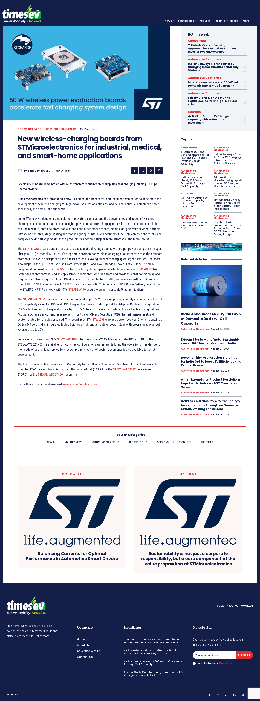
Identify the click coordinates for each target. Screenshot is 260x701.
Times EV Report (39, 170)
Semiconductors (61, 129)
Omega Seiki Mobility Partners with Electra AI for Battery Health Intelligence (227, 204)
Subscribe (244, 655)
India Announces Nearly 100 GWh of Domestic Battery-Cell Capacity (213, 84)
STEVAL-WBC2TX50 (35, 249)
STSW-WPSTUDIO (68, 339)
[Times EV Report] (21, 171)
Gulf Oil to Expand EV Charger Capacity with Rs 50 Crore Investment (209, 119)
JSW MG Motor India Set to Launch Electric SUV (195, 225)
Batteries (194, 111)
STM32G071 (144, 269)
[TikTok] (226, 695)
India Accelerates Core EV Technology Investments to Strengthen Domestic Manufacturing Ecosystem (210, 405)
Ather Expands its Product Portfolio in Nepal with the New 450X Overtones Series (210, 383)
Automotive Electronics (204, 59)
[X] (142, 170)
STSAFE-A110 (77, 289)
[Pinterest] (150, 170)
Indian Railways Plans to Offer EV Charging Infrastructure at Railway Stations (213, 67)
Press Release (29, 129)
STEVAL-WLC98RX (34, 299)
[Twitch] (235, 695)
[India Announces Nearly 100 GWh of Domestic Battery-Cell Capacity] (211, 286)
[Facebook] (134, 170)
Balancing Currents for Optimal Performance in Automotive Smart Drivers (72, 556)
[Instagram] (218, 695)
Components (197, 40)
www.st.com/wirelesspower (81, 384)
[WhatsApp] (159, 170)
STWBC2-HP (61, 269)
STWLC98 (99, 319)
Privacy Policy (225, 663)
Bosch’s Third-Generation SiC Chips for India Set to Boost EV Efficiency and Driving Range (227, 228)
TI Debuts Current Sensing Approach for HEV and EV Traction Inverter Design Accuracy (212, 48)
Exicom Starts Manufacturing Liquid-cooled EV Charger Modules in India (213, 101)
